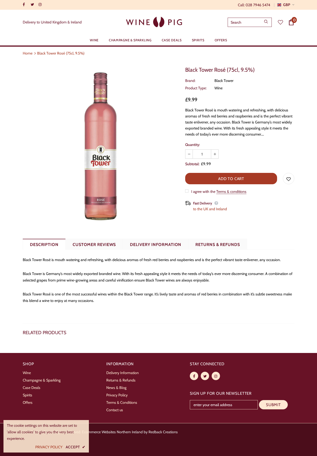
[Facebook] (26, 4)
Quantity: (192, 144)
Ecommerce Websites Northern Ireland (112, 432)
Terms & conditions (231, 191)
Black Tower (223, 80)
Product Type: (196, 88)
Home (27, 53)
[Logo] (155, 22)
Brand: (190, 80)
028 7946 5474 (258, 5)
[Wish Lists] (288, 178)
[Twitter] (33, 4)
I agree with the (203, 191)
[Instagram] (41, 4)
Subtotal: (192, 164)
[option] (100, 146)
